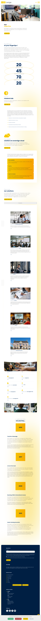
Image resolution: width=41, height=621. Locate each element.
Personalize (25, 618)
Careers (9, 582)
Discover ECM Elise (10, 574)
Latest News (9, 578)
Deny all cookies (18, 618)
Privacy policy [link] (32, 618)
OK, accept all (10, 618)
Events (9, 581)
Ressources (9, 577)
